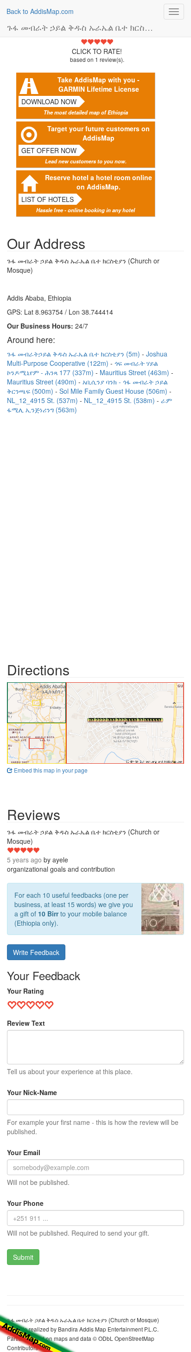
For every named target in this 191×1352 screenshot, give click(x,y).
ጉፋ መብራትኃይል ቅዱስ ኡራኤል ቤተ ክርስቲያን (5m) (74, 353)
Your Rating (25, 991)
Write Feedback (36, 952)
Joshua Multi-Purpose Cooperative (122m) (87, 358)
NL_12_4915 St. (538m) (120, 400)
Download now (48, 101)
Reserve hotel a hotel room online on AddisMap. (98, 182)
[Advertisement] (95, 533)
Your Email (23, 1152)
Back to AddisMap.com (40, 11)
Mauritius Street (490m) (42, 381)
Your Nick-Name (32, 1092)
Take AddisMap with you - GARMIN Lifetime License (98, 84)
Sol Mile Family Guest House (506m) (114, 391)
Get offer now (48, 150)
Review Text (26, 1023)
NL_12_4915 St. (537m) (43, 400)
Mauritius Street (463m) (135, 372)
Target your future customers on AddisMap (98, 133)
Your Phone (25, 1203)
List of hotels (47, 199)
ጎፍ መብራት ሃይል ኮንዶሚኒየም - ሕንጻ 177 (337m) (82, 367)
